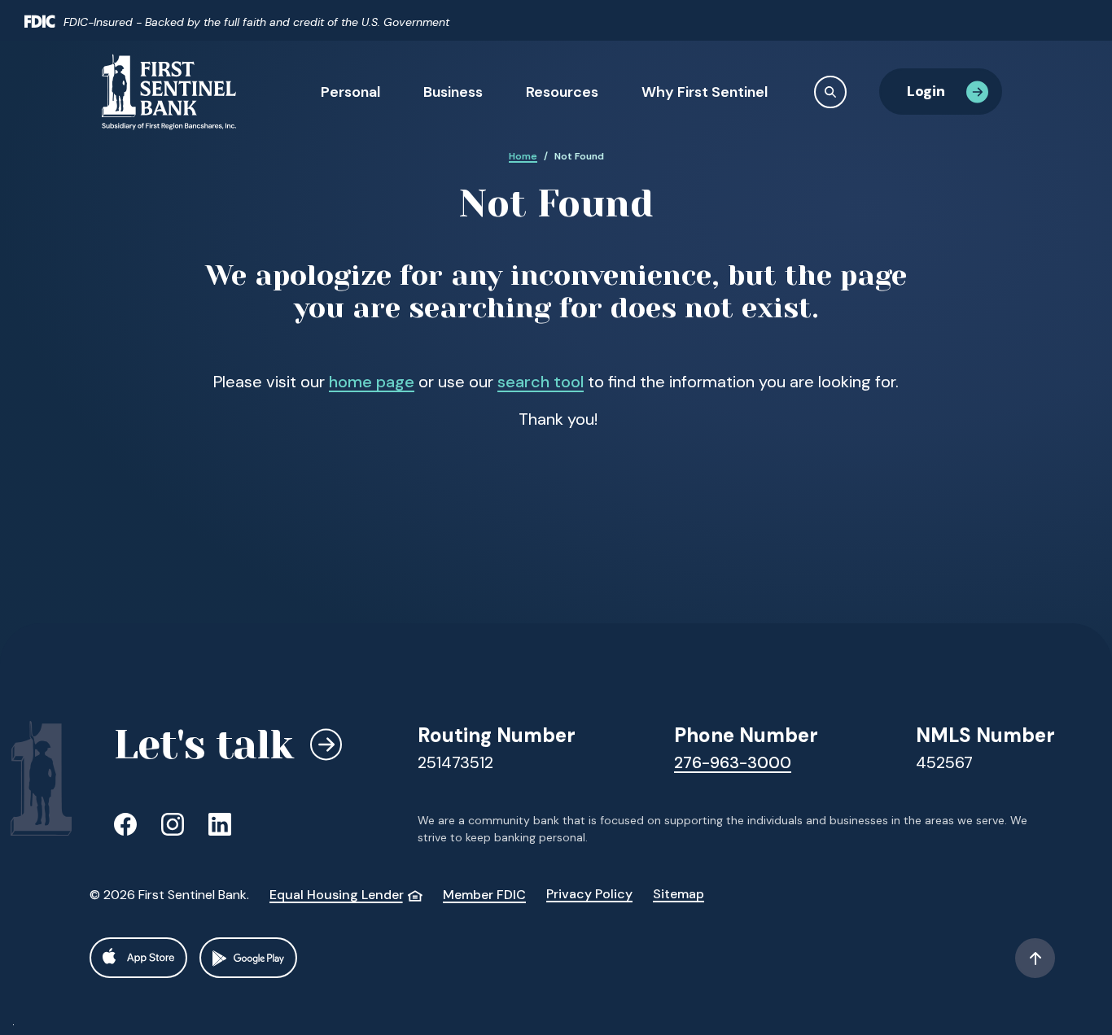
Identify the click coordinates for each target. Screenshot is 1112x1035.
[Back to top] (1035, 958)
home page (371, 381)
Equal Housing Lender (345, 894)
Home (523, 156)
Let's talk (203, 744)
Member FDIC (484, 894)
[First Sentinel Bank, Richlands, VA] (169, 91)
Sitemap (678, 893)
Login (926, 91)
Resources (562, 92)
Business (453, 92)
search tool (540, 381)
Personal (350, 92)
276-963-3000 (732, 762)
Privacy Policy (589, 893)
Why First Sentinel (704, 92)
